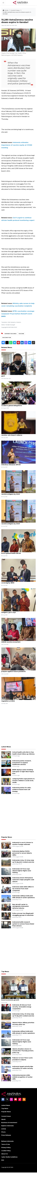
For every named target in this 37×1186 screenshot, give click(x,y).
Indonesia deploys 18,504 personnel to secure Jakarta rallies (22, 853)
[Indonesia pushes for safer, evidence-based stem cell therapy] (6, 790)
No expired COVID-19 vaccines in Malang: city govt (17, 375)
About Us (4, 1154)
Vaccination (6, 337)
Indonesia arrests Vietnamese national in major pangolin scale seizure (23, 879)
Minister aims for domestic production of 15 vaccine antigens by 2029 (17, 493)
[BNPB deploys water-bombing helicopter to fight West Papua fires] (6, 772)
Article (3, 1129)
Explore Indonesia (7, 1126)
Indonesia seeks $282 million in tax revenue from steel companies (23, 888)
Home (6, 10)
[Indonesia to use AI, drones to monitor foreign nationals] (6, 845)
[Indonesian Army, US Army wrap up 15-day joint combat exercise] (6, 863)
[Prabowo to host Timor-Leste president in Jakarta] (6, 1060)
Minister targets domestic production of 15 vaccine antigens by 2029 (17, 523)
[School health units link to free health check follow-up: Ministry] (6, 755)
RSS (2, 1160)
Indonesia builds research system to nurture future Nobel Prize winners (23, 924)
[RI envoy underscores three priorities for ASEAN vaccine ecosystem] (18, 629)
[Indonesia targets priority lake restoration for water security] (6, 1069)
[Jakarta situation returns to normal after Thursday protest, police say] (6, 1051)
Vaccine (21, 333)
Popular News (6, 837)
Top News (5, 971)
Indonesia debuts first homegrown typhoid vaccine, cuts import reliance (17, 434)
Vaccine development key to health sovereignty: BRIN (14, 582)
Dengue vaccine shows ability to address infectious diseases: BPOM (16, 464)
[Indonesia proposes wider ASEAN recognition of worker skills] (6, 1078)
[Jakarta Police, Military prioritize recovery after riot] (6, 1025)
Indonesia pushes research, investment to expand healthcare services (21, 762)
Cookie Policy (6, 1150)
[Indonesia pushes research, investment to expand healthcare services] (6, 763)
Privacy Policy (6, 1147)
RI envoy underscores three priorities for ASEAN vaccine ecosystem (16, 641)
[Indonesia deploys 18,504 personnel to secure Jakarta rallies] (6, 854)
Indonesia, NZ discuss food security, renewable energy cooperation (21, 1007)
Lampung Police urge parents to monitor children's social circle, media (23, 780)
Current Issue (15, 10)
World (3, 1119)
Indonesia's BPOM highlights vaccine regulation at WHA (14, 700)
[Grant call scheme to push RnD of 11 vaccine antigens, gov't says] (18, 600)
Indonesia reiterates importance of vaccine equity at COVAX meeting (16, 145)
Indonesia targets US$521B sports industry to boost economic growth (17, 999)
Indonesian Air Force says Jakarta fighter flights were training (21, 870)
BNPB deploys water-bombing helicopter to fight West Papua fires (23, 771)
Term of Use (5, 1144)
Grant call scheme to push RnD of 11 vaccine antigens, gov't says (17, 611)
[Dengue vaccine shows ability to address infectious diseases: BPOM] (18, 452)
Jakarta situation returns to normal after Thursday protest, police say (23, 1051)
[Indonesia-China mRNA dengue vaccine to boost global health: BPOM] (18, 540)
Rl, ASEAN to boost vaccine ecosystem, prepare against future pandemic (15, 670)
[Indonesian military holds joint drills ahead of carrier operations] (6, 898)
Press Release (6, 1135)
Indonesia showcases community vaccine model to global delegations (16, 404)
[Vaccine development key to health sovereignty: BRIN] (18, 570)
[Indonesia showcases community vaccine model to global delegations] (18, 393)
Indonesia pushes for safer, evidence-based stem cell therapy (21, 789)
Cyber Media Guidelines (9, 1157)
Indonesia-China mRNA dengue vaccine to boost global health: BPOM (16, 552)
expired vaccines (11, 333)
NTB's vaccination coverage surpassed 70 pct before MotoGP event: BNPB (17, 313)
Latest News (6, 747)
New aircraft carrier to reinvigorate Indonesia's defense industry (20, 906)
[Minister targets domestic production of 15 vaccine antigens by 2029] (18, 511)
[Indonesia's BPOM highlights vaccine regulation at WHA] (18, 688)
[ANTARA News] (20, 2)
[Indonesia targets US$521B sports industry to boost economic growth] (18, 987)
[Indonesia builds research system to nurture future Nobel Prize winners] (6, 924)
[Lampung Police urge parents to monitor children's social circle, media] (6, 781)
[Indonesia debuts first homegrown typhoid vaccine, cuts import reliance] (18, 422)
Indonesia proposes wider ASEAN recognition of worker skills (22, 1077)
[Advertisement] (18, 725)
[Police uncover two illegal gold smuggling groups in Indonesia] (6, 916)
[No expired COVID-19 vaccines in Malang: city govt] (18, 363)
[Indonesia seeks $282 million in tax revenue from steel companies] (6, 889)
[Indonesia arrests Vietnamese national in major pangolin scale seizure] (6, 880)
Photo (3, 1132)
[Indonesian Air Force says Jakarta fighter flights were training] (6, 871)
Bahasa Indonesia (7, 1141)
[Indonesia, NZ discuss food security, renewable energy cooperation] (6, 1007)
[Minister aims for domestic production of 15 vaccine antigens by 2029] (18, 481)
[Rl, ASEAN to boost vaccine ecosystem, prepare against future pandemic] (18, 659)
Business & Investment (9, 1122)
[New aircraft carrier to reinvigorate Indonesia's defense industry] (6, 907)
